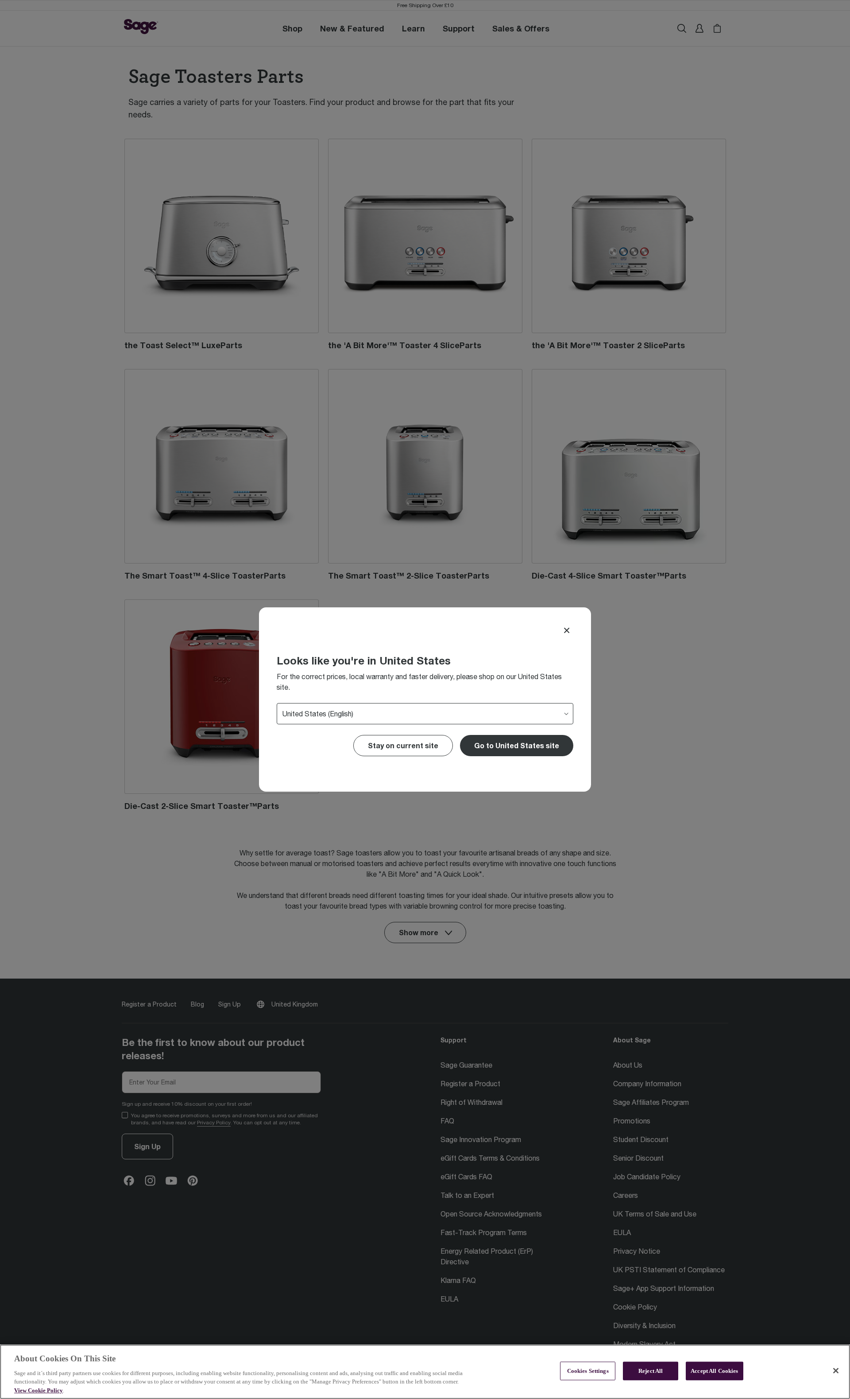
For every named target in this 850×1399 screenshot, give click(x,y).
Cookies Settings (588, 1371)
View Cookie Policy (38, 1390)
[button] (516, 745)
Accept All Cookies (714, 1371)
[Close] (566, 630)
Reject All (650, 1371)
